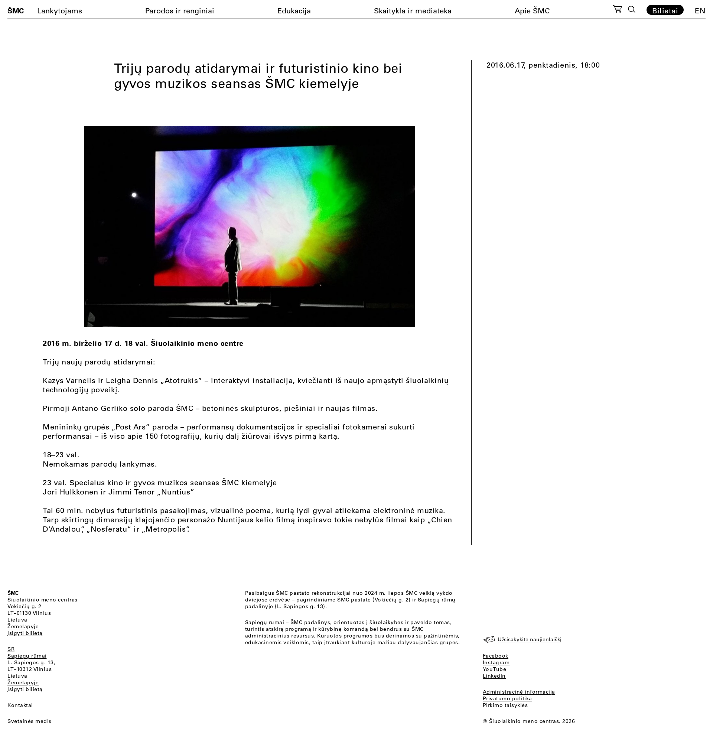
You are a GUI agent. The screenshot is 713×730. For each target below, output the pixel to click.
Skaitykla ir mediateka (413, 10)
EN (700, 10)
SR (10, 649)
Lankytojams (59, 10)
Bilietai (665, 10)
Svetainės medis (29, 721)
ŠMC (15, 10)
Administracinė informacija (519, 691)
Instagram (496, 662)
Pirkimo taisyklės (505, 705)
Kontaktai (20, 705)
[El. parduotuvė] (617, 10)
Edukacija (294, 10)
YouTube (495, 669)
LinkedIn (494, 675)
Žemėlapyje (23, 626)
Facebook (495, 655)
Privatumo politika (507, 698)
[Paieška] (631, 9)
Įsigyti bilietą (25, 633)
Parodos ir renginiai (179, 10)
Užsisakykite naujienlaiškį (529, 639)
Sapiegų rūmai (27, 655)
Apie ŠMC (532, 10)
